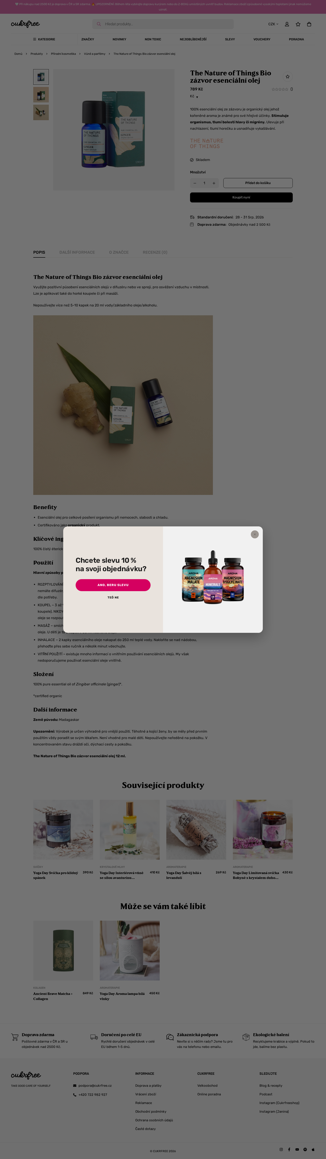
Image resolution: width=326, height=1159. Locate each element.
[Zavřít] (255, 534)
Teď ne (113, 597)
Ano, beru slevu (113, 585)
